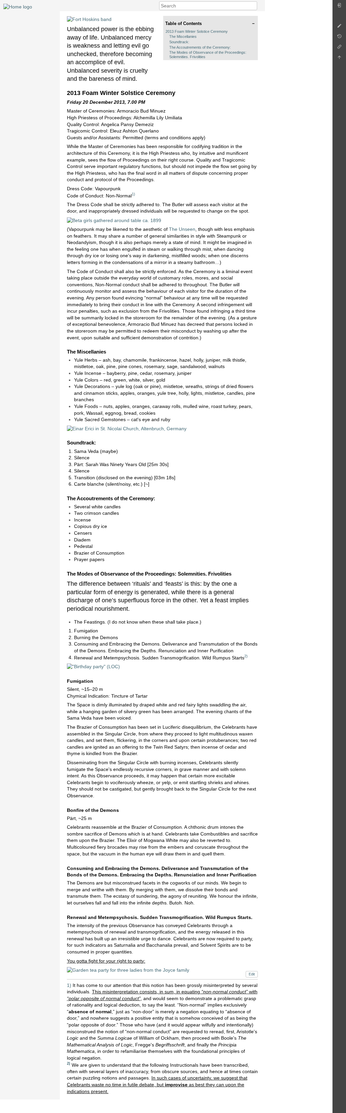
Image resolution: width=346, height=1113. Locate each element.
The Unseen (182, 229)
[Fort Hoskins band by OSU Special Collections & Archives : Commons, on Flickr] (89, 19)
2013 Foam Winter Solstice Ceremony (197, 31)
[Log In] (339, 7)
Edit (252, 974)
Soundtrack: (179, 42)
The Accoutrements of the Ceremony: (200, 47)
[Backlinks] (339, 48)
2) (246, 656)
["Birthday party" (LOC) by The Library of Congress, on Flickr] (93, 666)
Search (253, 5)
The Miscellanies (183, 36)
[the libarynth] (17, 6)
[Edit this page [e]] (339, 27)
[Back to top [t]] (339, 59)
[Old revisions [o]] (339, 38)
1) (133, 194)
